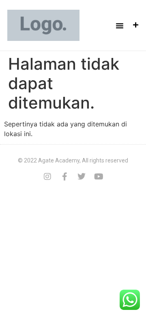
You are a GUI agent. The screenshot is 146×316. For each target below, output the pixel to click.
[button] (120, 25)
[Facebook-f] (64, 177)
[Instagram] (47, 177)
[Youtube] (98, 177)
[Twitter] (81, 177)
